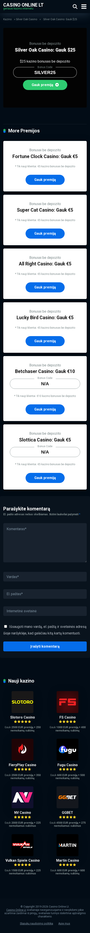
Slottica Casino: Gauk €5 (45, 440)
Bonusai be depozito (45, 43)
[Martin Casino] (67, 855)
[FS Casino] (67, 712)
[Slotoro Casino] (22, 712)
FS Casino (67, 717)
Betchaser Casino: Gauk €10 (45, 371)
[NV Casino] (22, 807)
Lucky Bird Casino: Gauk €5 (45, 317)
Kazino (7, 19)
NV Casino (22, 813)
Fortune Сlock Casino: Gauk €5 (45, 156)
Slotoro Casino (22, 717)
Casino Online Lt (23, 4)
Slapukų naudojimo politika (36, 923)
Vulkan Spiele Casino (22, 860)
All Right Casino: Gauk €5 (45, 264)
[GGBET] (67, 807)
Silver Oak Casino (26, 19)
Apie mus (64, 923)
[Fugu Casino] (67, 759)
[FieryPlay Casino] (22, 759)
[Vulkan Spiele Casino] (22, 855)
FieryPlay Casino (22, 765)
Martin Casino (67, 860)
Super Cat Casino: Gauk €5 (45, 210)
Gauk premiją (43, 85)
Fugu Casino (67, 765)
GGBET (67, 813)
